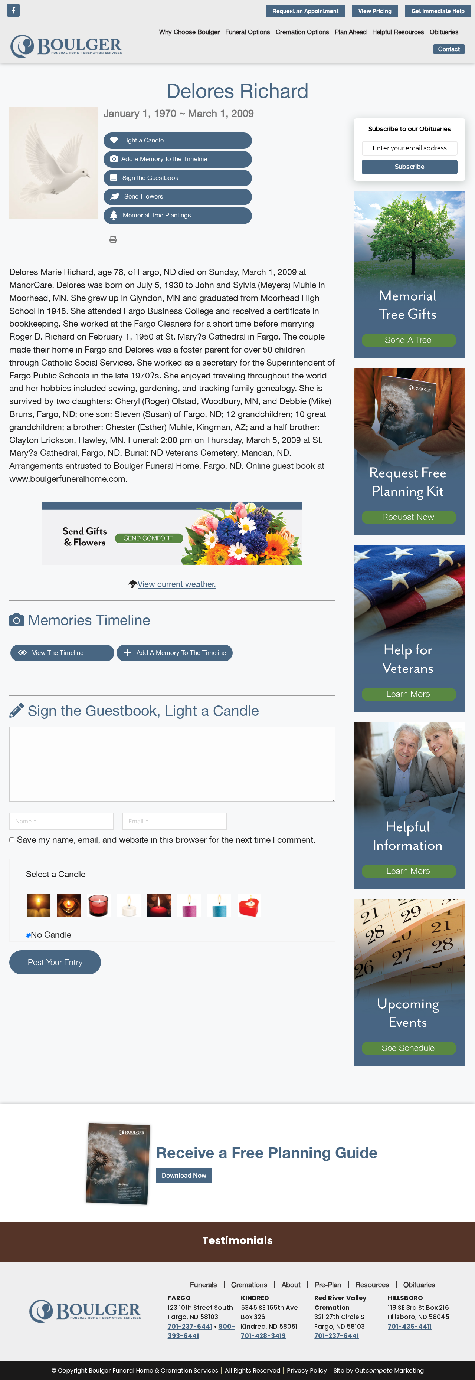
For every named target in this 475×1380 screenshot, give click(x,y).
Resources (372, 1285)
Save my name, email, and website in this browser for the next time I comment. (166, 840)
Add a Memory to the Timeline (164, 159)
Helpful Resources (398, 32)
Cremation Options (302, 32)
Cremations (249, 1285)
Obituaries (444, 32)
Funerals (203, 1285)
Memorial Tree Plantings (156, 215)
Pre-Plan (328, 1285)
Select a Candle (55, 874)
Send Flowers (142, 196)
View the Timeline (56, 652)
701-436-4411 (410, 1326)
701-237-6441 (190, 1326)
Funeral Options (247, 32)
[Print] (113, 239)
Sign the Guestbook (149, 177)
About (291, 1285)
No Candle (51, 935)
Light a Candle (142, 140)
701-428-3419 (263, 1335)
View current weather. (177, 584)
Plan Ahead (351, 32)
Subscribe (410, 166)
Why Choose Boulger (189, 32)
